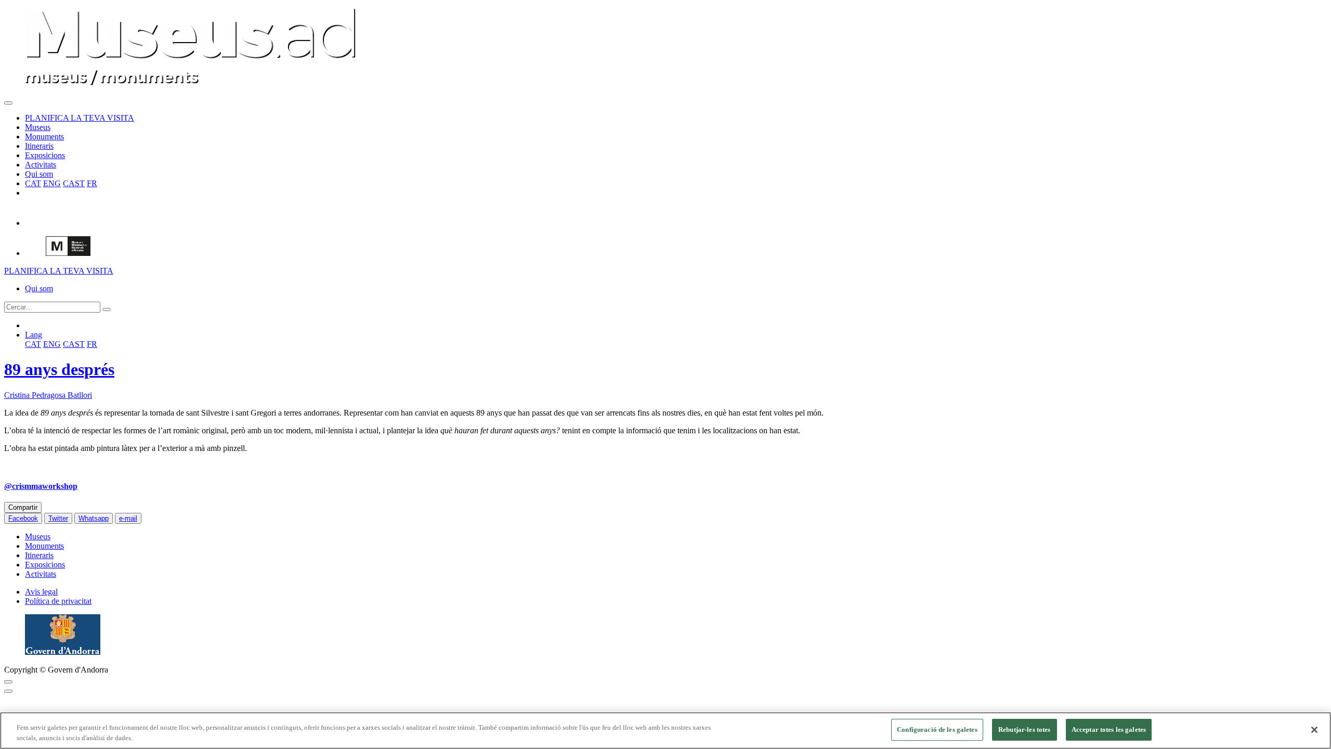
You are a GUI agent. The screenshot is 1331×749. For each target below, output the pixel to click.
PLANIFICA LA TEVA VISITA (79, 117)
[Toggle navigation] (8, 103)
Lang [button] (33, 334)
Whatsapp (94, 518)
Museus (37, 127)
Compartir (22, 507)
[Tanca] (1314, 729)
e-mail (128, 518)
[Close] (8, 681)
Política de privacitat (58, 601)
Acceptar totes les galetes (1109, 729)
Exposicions (45, 155)
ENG (52, 183)
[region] (665, 730)
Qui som (39, 174)
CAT (33, 183)
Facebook (23, 518)
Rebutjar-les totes (1024, 729)
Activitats (40, 164)
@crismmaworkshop (40, 486)
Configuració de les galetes (937, 729)
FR (92, 183)
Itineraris (39, 145)
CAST (74, 183)
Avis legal (41, 591)
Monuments (44, 136)
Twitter (58, 518)
